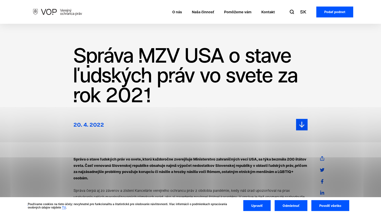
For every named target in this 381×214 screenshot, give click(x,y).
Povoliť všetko (330, 206)
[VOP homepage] (57, 12)
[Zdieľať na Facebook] (322, 181)
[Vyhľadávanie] (292, 12)
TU (64, 207)
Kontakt (268, 12)
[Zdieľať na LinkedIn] (322, 193)
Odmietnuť (291, 206)
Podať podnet (334, 12)
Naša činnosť (203, 12)
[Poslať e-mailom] (322, 158)
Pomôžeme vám (237, 12)
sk (303, 12)
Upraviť (257, 206)
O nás (177, 12)
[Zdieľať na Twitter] (322, 170)
